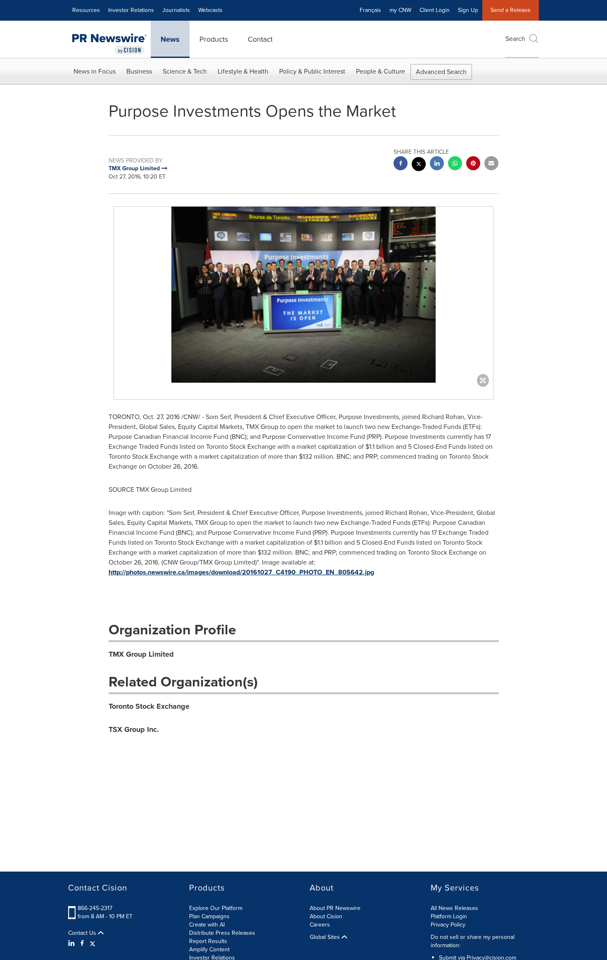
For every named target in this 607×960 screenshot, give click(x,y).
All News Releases (454, 908)
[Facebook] (82, 943)
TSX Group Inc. (134, 729)
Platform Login (449, 916)
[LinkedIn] (72, 943)
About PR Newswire (335, 908)
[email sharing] (491, 164)
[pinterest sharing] (473, 164)
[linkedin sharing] (437, 164)
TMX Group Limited (141, 654)
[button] (303, 295)
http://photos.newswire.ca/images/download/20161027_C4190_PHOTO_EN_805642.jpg (241, 572)
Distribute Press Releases (222, 933)
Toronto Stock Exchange (149, 706)
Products (213, 39)
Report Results (208, 941)
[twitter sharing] (419, 165)
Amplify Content (209, 949)
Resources (86, 10)
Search (515, 38)
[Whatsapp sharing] (455, 164)
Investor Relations (131, 10)
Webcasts (210, 10)
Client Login (435, 10)
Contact (260, 39)
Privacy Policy (448, 924)
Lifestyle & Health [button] (243, 71)
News (170, 39)
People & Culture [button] (380, 71)
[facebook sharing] (401, 164)
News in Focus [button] (95, 71)
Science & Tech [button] (185, 71)
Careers (320, 924)
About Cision (326, 916)
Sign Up (468, 10)
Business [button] (139, 71)
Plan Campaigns (209, 916)
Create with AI (207, 924)
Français (370, 10)
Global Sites (325, 937)
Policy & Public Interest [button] (312, 71)
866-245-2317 (95, 908)
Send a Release (511, 10)
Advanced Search (441, 71)
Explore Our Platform (215, 908)
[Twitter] (92, 943)
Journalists (176, 10)
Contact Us (83, 933)
